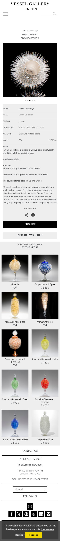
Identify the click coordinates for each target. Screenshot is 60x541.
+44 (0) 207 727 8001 (30, 459)
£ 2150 (45, 288)
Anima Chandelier (45, 322)
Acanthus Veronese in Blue (15, 440)
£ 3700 (15, 403)
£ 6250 (45, 443)
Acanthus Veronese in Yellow (45, 360)
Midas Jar (15, 285)
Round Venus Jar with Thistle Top (15, 361)
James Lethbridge (30, 31)
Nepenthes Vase (45, 440)
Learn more (47, 529)
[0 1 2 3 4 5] (30, 73)
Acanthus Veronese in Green (15, 400)
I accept (33, 535)
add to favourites (30, 235)
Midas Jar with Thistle (15, 322)
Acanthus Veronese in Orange (45, 401)
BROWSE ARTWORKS (30, 38)
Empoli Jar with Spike (45, 285)
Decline (19, 535)
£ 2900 (15, 443)
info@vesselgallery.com (30, 465)
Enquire (30, 224)
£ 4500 (45, 363)
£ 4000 (45, 406)
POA (15, 288)
